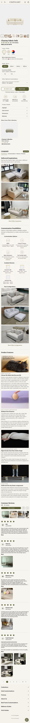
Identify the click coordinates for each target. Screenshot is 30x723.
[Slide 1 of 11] (2, 36)
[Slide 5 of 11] (17, 36)
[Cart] (28, 2)
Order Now (26, 151)
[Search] (4, 2)
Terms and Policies (15, 718)
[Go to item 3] (21, 514)
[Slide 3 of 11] (10, 36)
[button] (7, 561)
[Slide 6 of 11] (21, 36)
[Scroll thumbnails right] (27, 514)
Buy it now (22, 89)
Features (18, 153)
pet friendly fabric (22, 258)
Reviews (23, 153)
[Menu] (1, 2)
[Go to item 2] (13, 514)
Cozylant (17, 715)
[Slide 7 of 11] (25, 36)
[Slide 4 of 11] (13, 36)
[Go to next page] (26, 682)
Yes (12, 74)
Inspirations (4, 153)
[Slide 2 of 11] (6, 36)
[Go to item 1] (5, 514)
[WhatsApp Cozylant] (27, 720)
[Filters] (23, 508)
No (5, 74)
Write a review (11, 508)
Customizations (12, 153)
